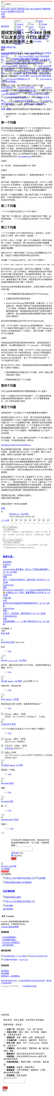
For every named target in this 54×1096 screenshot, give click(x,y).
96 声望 (11, 642)
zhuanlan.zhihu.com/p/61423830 (25, 58)
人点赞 (5, 520)
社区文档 (20, 11)
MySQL (20, 30)
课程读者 (11, 681)
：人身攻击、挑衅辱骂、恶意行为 (27, 1040)
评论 (9, 651)
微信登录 (5, 26)
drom (3, 699)
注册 (3, 17)
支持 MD (15, 853)
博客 (5, 567)
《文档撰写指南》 (9, 940)
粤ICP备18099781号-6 (9, 981)
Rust (33, 30)
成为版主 (5, 971)
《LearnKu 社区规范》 (11, 942)
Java (43, 27)
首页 (40, 21)
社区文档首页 (7, 87)
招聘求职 (47, 9)
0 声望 (10, 801)
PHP (19, 27)
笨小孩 (4, 681)
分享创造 (5, 54)
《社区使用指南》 (9, 937)
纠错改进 (5, 871)
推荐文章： (9, 556)
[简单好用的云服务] (12, 882)
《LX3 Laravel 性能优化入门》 (17, 79)
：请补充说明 (17, 1075)
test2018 (4, 642)
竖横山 (8, 752)
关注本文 (18, 856)
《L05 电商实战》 (9, 529)
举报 (4, 655)
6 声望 (11, 783)
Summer (6, 986)
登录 (3, 14)
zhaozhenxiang (7, 819)
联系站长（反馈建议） (11, 976)
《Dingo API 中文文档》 (24, 100)
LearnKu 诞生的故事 (10, 927)
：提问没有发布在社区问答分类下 (26, 1054)
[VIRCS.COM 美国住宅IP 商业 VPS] (19, 878)
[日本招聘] (41, 878)
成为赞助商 (26, 882)
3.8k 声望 (24, 514)
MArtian (12, 514)
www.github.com (24, 156)
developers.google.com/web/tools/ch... (16, 445)
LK (44, 30)
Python (44, 24)
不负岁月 (5, 724)
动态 (8, 9)
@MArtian (9, 748)
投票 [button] (8, 633)
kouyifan (4, 783)
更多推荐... (7, 562)
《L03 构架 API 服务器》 (12, 542)
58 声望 (12, 724)
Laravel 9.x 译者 (13, 660)
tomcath (4, 660)
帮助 (21, 853)
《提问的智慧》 (8, 945)
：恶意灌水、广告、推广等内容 (25, 1029)
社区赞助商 (9, 891)
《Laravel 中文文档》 (26, 87)
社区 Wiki (29, 9)
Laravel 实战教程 (8, 11)
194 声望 (22, 660)
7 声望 (15, 820)
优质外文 (38, 9)
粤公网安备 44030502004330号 (33, 981)
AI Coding (37, 41)
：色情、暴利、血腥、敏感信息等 (26, 1037)
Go (32, 24)
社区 (3, 9)
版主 (18, 514)
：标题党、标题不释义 (21, 1067)
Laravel (20, 24)
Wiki (14, 47)
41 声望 (19, 765)
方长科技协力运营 (29, 986)
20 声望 (15, 699)
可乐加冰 (5, 765)
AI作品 (13, 9)
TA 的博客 (5, 869)
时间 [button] (3, 633)
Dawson (4, 801)
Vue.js (31, 27)
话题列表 (21, 9)
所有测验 (5, 973)
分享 (5, 600)
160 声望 (18, 681)
